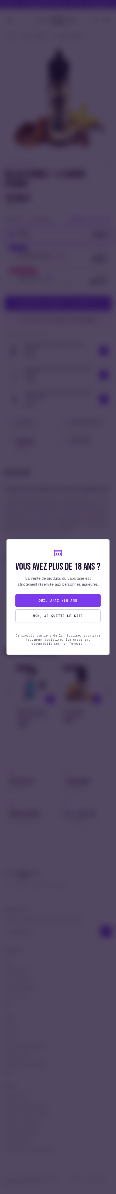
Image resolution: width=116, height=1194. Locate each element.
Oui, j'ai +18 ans (58, 600)
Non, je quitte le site (58, 616)
